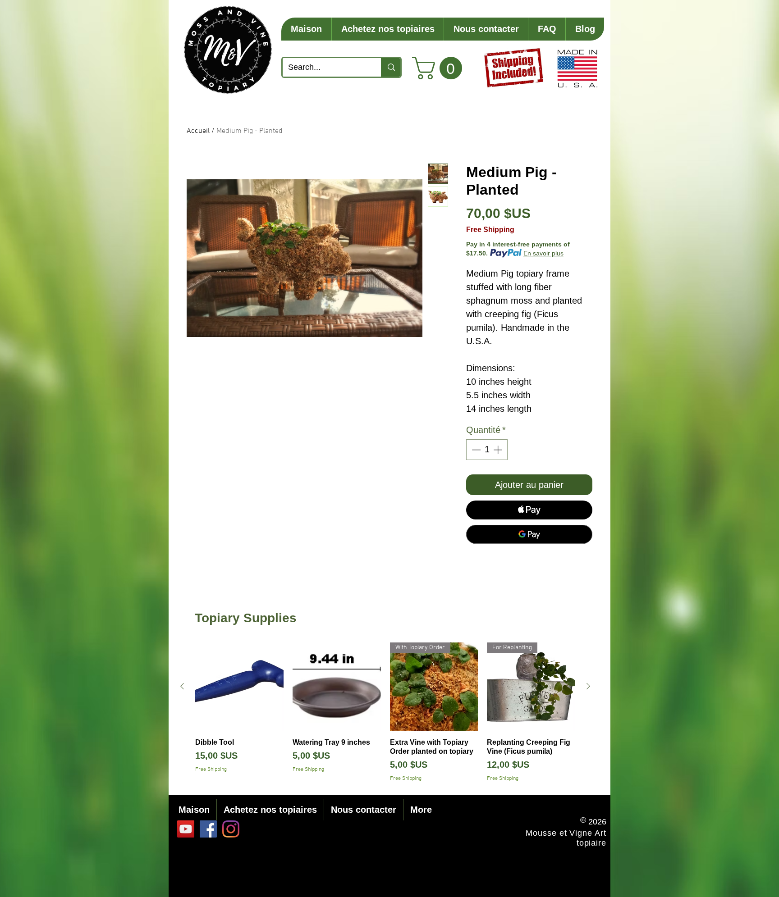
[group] (385, 712)
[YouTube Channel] (185, 829)
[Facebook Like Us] (208, 829)
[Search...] (390, 67)
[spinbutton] (487, 450)
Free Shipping (490, 229)
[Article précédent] (182, 686)
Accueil (198, 131)
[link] (439, 68)
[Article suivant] (588, 686)
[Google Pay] (529, 534)
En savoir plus (543, 253)
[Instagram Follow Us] (230, 829)
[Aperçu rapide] (239, 686)
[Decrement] (475, 450)
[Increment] (498, 450)
